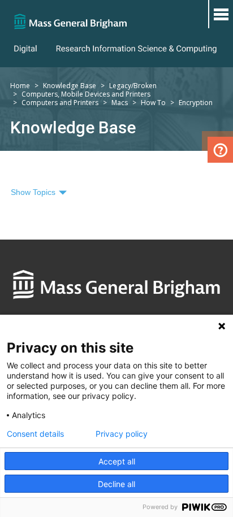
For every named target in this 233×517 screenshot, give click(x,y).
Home (20, 85)
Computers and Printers (59, 102)
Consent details (35, 433)
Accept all (116, 461)
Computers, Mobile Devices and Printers (85, 94)
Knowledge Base (69, 85)
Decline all (116, 484)
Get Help (220, 150)
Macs (119, 102)
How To (153, 102)
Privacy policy (122, 433)
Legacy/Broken (133, 85)
